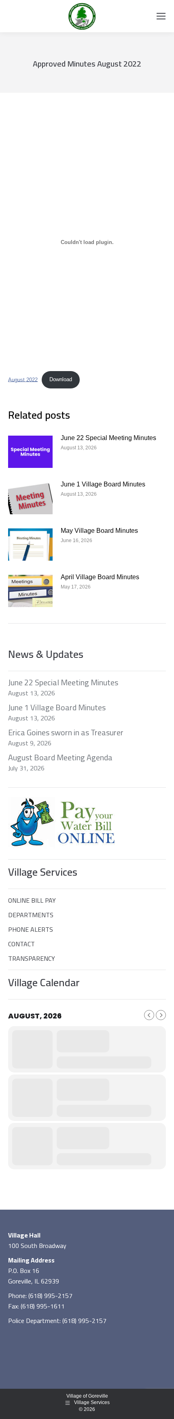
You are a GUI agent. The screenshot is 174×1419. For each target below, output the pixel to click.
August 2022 (23, 379)
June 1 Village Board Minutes (103, 484)
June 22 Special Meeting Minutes (108, 437)
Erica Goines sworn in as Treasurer (65, 732)
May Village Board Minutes (99, 530)
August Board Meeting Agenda (60, 757)
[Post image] (30, 452)
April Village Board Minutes (100, 577)
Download (60, 379)
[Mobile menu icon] (161, 16)
